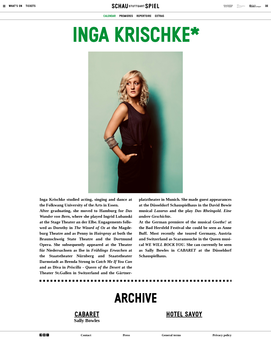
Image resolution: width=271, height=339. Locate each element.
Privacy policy (222, 335)
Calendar (109, 16)
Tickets (31, 6)
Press (126, 335)
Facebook (41, 335)
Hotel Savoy (184, 314)
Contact (86, 335)
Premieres (126, 16)
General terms (171, 335)
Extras (159, 16)
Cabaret (86, 314)
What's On (15, 6)
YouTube (47, 335)
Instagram (44, 335)
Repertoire (143, 16)
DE (266, 6)
